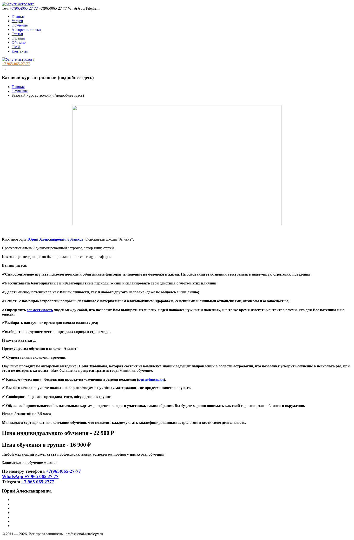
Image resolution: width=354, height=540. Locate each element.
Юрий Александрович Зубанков (55, 239)
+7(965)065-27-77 (24, 8)
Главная (18, 16)
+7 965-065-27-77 (16, 64)
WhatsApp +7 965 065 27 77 (30, 476)
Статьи (17, 34)
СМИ (16, 47)
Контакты (20, 51)
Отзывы (18, 38)
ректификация (151, 379)
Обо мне (19, 42)
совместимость (40, 310)
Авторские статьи (26, 29)
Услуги (17, 21)
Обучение (20, 25)
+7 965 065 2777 (37, 481)
